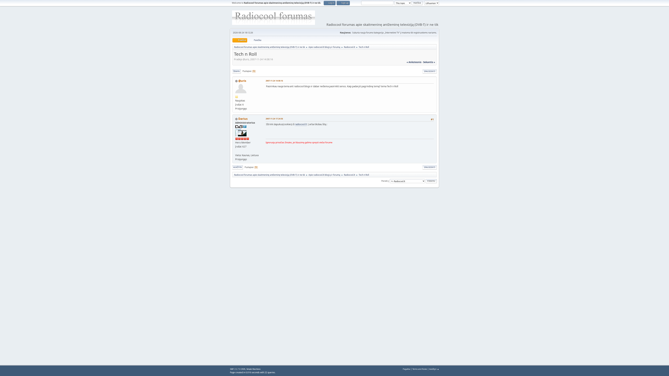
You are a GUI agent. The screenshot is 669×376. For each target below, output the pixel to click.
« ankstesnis (414, 62)
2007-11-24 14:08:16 (274, 80)
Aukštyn (237, 167)
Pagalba (406, 369)
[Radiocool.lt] (236, 151)
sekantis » (429, 62)
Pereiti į (385, 180)
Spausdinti (429, 71)
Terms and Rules (419, 369)
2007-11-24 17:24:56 (274, 118)
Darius (243, 119)
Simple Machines (253, 369)
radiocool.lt (301, 124)
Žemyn (236, 71)
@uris (242, 81)
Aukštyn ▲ (434, 369)
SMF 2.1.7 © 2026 (237, 369)
